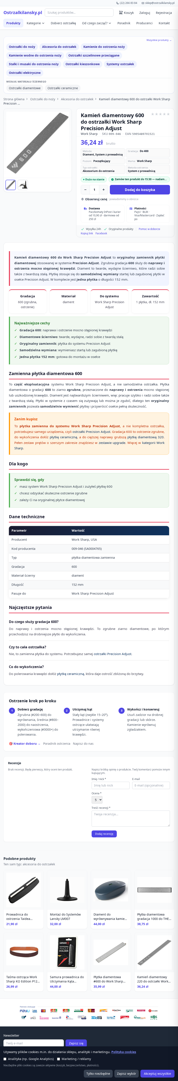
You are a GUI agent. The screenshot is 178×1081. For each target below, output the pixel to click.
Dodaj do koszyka (140, 189)
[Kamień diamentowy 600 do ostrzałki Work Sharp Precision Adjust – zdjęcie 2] (23, 185)
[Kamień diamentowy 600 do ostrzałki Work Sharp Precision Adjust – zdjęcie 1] (10, 185)
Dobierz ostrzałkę (63, 23)
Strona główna (14, 99)
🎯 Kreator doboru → (25, 743)
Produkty (13, 23)
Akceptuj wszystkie (157, 1073)
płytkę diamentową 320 (145, 437)
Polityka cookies (123, 1052)
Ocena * (97, 793)
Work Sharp (89, 134)
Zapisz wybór (126, 1073)
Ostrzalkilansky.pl (22, 12)
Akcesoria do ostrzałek (59, 47)
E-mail (136, 779)
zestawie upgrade (112, 442)
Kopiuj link (87, 233)
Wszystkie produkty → (159, 40)
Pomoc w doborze (149, 229)
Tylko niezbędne (98, 1073)
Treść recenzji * (101, 808)
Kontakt (164, 23)
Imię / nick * (99, 779)
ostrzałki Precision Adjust (91, 431)
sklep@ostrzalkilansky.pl (160, 3)
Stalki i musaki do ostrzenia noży (34, 64)
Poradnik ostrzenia (56, 743)
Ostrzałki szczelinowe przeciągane (93, 55)
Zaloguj (144, 13)
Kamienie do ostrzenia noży (104, 47)
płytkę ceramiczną (63, 437)
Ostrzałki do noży (22, 47)
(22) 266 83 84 (128, 3)
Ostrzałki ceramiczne (63, 88)
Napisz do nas (83, 743)
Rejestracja (164, 13)
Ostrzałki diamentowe (25, 88)
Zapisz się (76, 1043)
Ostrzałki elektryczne (25, 73)
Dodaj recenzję (104, 834)
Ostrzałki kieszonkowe (83, 64)
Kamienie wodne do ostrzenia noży (35, 55)
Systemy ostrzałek (120, 64)
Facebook (101, 233)
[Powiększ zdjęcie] (37, 143)
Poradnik (123, 23)
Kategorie (34, 23)
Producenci (144, 23)
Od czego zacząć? (94, 23)
